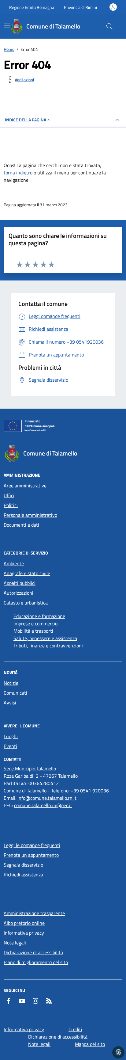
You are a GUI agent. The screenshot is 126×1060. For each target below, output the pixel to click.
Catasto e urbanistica (26, 602)
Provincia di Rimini (80, 7)
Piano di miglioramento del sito (36, 962)
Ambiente (14, 563)
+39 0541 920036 (90, 790)
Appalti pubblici (19, 583)
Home (9, 49)
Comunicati (15, 692)
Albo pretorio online (24, 923)
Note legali (15, 942)
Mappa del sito (90, 1044)
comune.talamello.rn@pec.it (43, 805)
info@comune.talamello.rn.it (46, 798)
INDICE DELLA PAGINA (25, 119)
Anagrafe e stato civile (27, 573)
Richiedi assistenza (23, 874)
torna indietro (18, 172)
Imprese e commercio (35, 623)
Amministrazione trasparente (34, 913)
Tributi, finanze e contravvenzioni (48, 645)
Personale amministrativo (30, 515)
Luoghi (11, 736)
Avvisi (10, 702)
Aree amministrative (25, 485)
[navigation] (7, 25)
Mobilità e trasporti (33, 631)
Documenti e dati (21, 524)
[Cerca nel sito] (109, 26)
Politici (11, 505)
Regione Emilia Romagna (31, 7)
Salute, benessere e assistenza (45, 638)
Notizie (11, 683)
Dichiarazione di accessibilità (33, 952)
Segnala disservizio (23, 864)
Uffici (9, 495)
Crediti (75, 1029)
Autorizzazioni (18, 593)
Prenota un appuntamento (31, 855)
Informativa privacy (24, 932)
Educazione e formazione (39, 616)
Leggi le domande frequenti (32, 845)
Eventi (10, 746)
